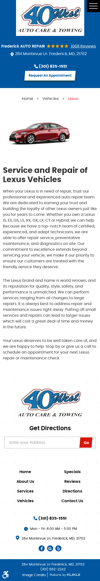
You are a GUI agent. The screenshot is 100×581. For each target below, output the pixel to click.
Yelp (58, 548)
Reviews (72, 482)
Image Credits (34, 575)
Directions (72, 491)
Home (27, 99)
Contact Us (72, 501)
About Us (25, 482)
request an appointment (50, 75)
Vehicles (50, 99)
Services (25, 491)
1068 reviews (83, 46)
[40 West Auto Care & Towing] (50, 18)
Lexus (73, 99)
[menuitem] (26, 472)
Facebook (42, 548)
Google (50, 548)
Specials (72, 472)
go (86, 443)
